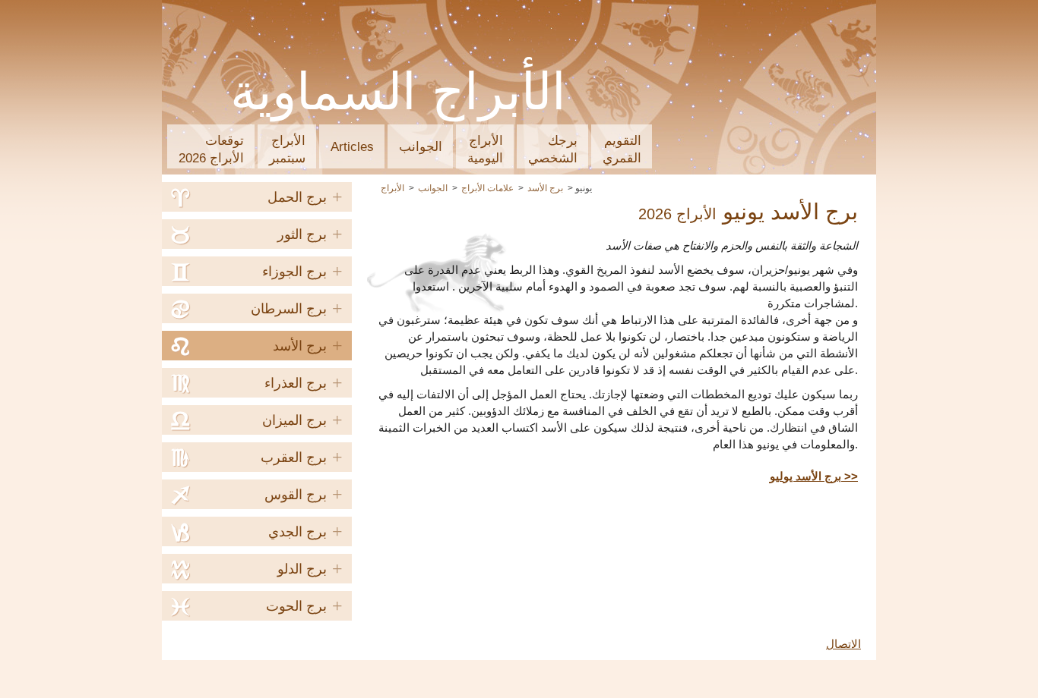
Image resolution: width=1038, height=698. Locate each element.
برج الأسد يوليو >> (814, 476)
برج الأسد (545, 188)
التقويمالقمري (622, 149)
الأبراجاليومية (485, 149)
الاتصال (843, 644)
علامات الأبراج (487, 188)
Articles (352, 147)
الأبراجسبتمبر (287, 149)
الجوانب (420, 147)
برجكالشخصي (553, 149)
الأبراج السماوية (398, 91)
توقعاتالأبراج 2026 (211, 149)
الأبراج (392, 188)
